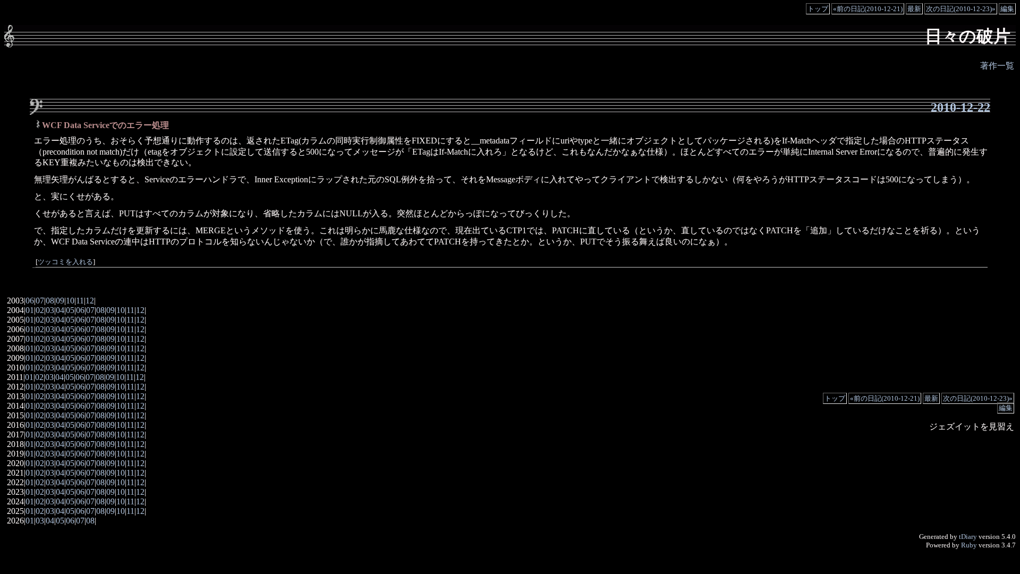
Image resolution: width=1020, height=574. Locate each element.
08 (50, 300)
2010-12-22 (960, 107)
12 (90, 300)
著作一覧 (997, 65)
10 (70, 300)
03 (50, 310)
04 (60, 310)
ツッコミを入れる (65, 262)
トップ (818, 9)
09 (60, 300)
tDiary (968, 537)
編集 (1007, 9)
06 (30, 300)
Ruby (969, 545)
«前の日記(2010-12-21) (868, 9)
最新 (914, 9)
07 (40, 300)
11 (80, 300)
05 (70, 310)
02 (40, 310)
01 (30, 310)
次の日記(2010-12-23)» (961, 9)
